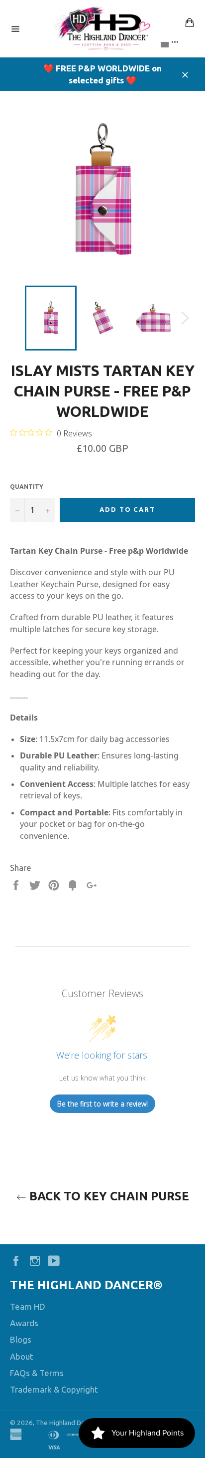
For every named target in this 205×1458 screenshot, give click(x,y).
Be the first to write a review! (102, 1103)
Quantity (26, 486)
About (21, 1356)
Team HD (27, 1306)
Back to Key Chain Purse (107, 1196)
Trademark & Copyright (54, 1389)
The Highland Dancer (66, 1423)
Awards (24, 1323)
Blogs (20, 1339)
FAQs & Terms (37, 1373)
